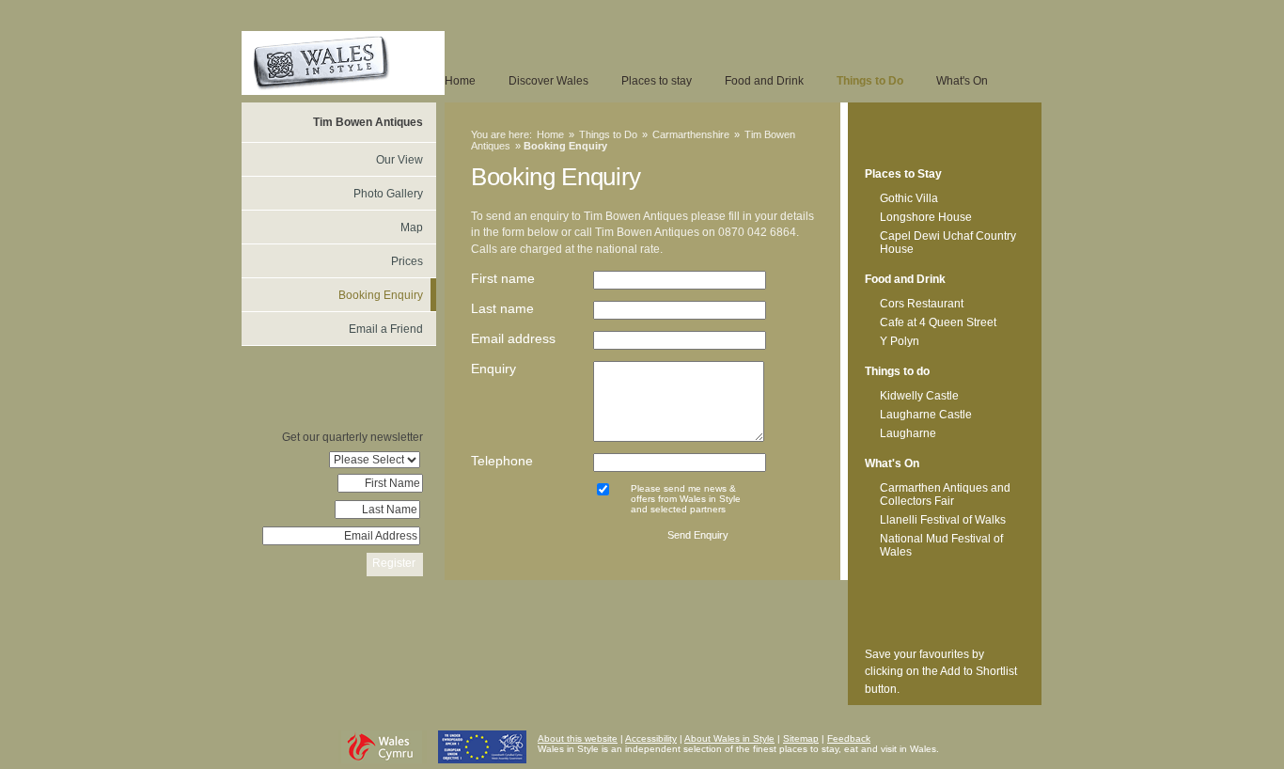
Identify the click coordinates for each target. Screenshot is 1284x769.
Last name (502, 308)
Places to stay (656, 80)
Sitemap (801, 738)
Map (411, 227)
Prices (407, 261)
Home (460, 80)
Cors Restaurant (921, 303)
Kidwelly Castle (919, 395)
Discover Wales (548, 80)
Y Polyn (899, 341)
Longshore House (926, 217)
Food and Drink (764, 80)
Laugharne (908, 433)
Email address (513, 338)
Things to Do (870, 80)
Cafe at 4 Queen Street (938, 322)
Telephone (502, 460)
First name (503, 278)
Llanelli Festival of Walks (943, 519)
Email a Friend (386, 329)
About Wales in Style (729, 738)
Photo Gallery (388, 193)
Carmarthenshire (690, 134)
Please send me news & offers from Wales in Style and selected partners (686, 498)
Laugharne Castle (926, 414)
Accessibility (651, 738)
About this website (578, 738)
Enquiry (493, 368)
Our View (399, 159)
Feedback (848, 738)
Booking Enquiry (380, 295)
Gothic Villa (909, 198)
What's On (962, 80)
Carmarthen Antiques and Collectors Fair (945, 494)
